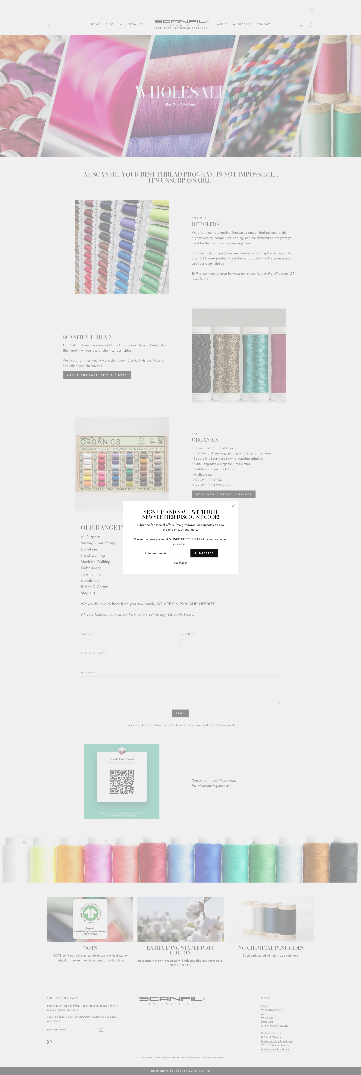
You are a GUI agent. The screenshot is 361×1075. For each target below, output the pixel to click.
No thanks (180, 563)
